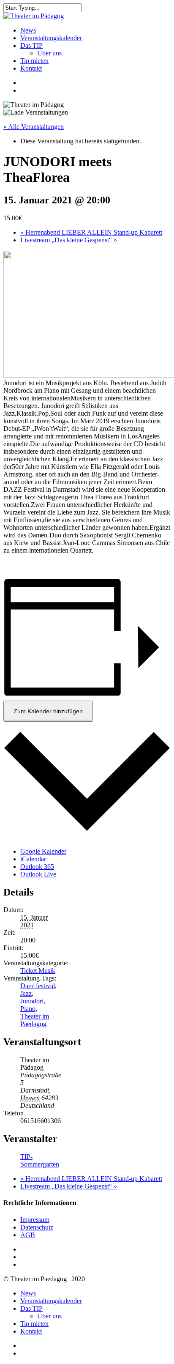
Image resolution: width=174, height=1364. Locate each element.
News (28, 1293)
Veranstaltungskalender (51, 1300)
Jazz (26, 993)
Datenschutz (36, 1227)
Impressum (34, 1219)
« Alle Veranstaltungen (33, 126)
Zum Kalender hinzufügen (48, 711)
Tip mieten (34, 1323)
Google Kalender (43, 851)
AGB (27, 1234)
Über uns (49, 1316)
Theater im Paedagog (34, 1020)
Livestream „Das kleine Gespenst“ (68, 240)
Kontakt (31, 1331)
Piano (27, 1008)
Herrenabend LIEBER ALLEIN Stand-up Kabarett (91, 232)
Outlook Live (38, 874)
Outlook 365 (37, 866)
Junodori (32, 1001)
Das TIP (31, 1308)
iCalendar (33, 859)
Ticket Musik (37, 970)
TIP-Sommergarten (39, 1160)
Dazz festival (37, 985)
